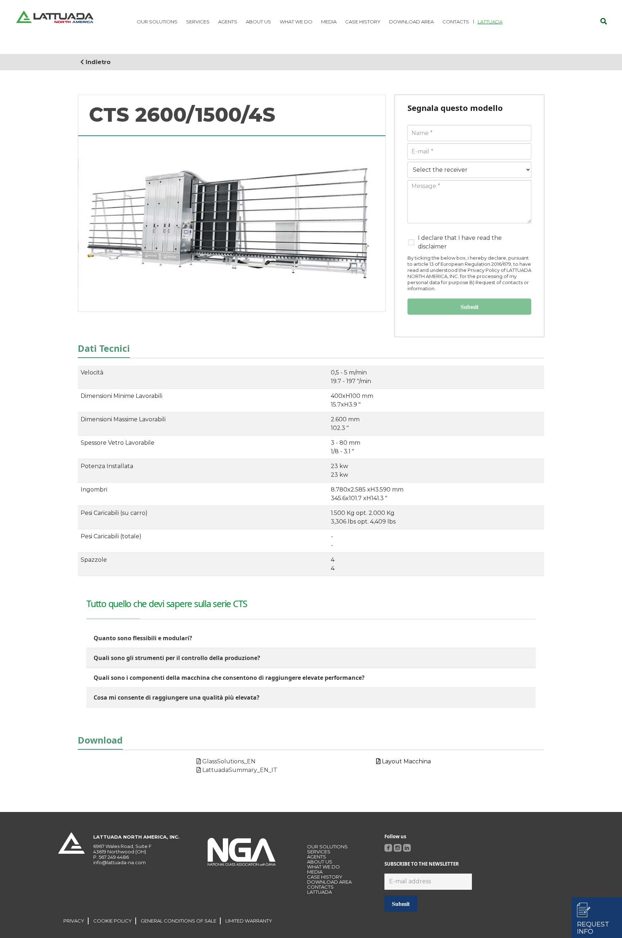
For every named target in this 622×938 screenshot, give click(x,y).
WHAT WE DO (323, 867)
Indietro (97, 62)
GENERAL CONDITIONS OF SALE (178, 921)
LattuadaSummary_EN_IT (239, 770)
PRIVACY (73, 921)
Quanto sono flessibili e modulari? (143, 638)
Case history (324, 877)
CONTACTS (320, 887)
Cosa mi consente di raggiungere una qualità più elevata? (177, 697)
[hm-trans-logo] (54, 18)
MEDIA (315, 872)
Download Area (329, 882)
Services (318, 851)
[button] (603, 22)
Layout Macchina (405, 761)
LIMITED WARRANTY (248, 921)
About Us (319, 862)
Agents (316, 857)
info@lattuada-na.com (119, 862)
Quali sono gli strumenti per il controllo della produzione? (177, 658)
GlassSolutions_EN (228, 761)
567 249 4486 (114, 857)
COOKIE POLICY (112, 921)
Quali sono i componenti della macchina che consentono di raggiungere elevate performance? (229, 678)
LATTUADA (319, 892)
